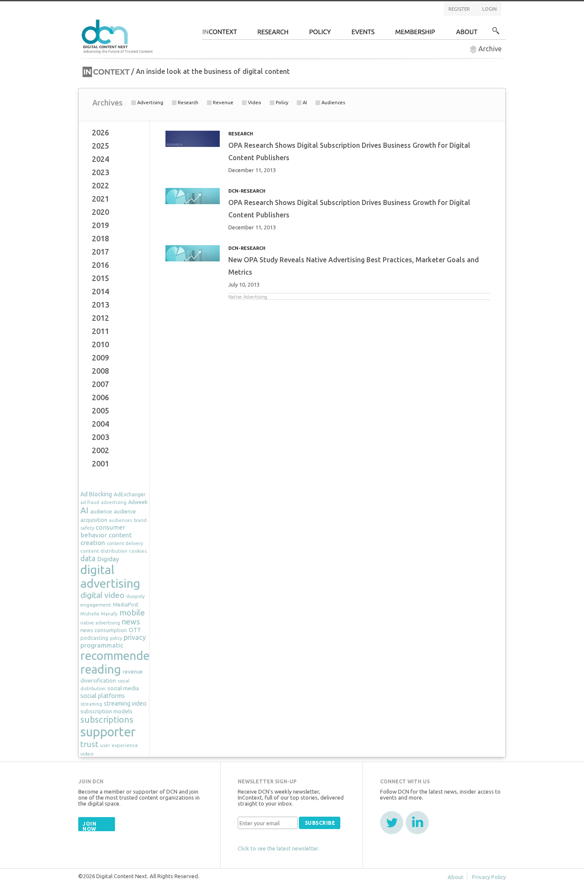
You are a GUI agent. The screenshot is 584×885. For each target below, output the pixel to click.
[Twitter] (391, 822)
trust (89, 744)
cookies (138, 551)
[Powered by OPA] (165, 20)
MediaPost (126, 604)
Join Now (89, 826)
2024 (100, 159)
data (87, 558)
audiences (120, 520)
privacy (135, 637)
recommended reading (118, 662)
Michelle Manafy (99, 613)
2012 (100, 318)
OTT (135, 630)
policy (116, 638)
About (467, 34)
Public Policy (320, 34)
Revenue (223, 102)
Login (489, 9)
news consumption (103, 630)
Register (459, 9)
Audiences (333, 102)
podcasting (94, 638)
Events (363, 34)
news (131, 622)
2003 (100, 437)
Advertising (150, 102)
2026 (100, 132)
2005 (100, 410)
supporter (108, 732)
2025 (100, 145)
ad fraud (89, 502)
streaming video (125, 703)
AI (305, 102)
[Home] (118, 35)
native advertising (100, 622)
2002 (100, 450)
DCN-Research (246, 190)
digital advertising (110, 576)
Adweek (137, 502)
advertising (114, 502)
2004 (100, 423)
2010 (100, 344)
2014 (100, 291)
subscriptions (106, 719)
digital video (102, 595)
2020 (100, 212)
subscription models (106, 711)
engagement (95, 604)
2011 (100, 331)
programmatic (101, 645)
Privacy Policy (489, 877)
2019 (100, 225)
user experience (119, 745)
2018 (100, 238)
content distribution (103, 551)
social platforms (102, 695)
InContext (219, 34)
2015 (100, 278)
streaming (91, 703)
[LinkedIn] (417, 822)
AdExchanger (130, 494)
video (87, 753)
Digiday (108, 559)
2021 (100, 198)
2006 (100, 397)
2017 (100, 251)
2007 (100, 384)
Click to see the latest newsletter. (278, 848)
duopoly (135, 596)
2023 (100, 172)
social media (123, 688)
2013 (100, 304)
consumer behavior (102, 531)
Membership (415, 34)
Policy (282, 102)
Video (254, 102)
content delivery (125, 543)
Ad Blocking (96, 494)
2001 (100, 463)
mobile (132, 612)
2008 (100, 370)
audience (101, 511)
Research (273, 34)
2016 (100, 265)
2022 (100, 185)
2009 (100, 357)
